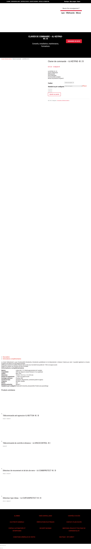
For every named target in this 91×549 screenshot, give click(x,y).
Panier (78, 1)
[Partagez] (2, 545)
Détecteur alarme (8, 59)
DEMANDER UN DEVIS (74, 41)
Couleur (50, 83)
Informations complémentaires (12, 359)
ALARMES (17, 516)
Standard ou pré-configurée (56, 86)
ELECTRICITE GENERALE (17, 522)
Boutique (66, 1)
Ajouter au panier (54, 94)
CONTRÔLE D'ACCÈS (74, 516)
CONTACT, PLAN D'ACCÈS (74, 522)
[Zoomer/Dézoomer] (5, 545)
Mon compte (73, 1)
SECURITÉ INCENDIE (45, 528)
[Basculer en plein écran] (3, 545)
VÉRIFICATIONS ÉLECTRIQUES (45, 522)
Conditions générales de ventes (24, 537)
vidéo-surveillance (45, 516)
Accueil (2, 59)
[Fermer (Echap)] (0, 545)
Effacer (84, 86)
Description (6, 357)
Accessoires (59, 100)
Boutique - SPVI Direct (66, 537)
